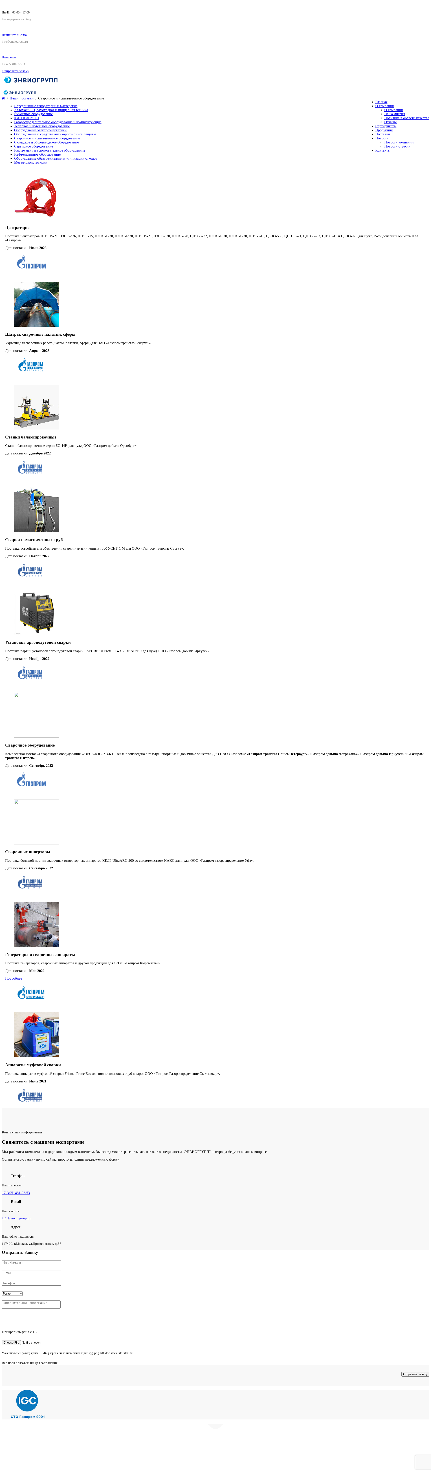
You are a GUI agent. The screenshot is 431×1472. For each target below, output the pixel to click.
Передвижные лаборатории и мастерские (45, 106)
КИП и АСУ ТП (26, 118)
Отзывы (390, 122)
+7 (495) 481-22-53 (16, 1193)
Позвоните (9, 57)
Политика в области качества (406, 118)
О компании (384, 106)
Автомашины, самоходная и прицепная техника (51, 110)
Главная (381, 102)
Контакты (382, 150)
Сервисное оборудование (33, 146)
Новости (382, 138)
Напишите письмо (14, 35)
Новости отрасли (397, 146)
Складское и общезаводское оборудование (46, 142)
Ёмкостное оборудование (33, 114)
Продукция (384, 130)
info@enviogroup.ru (16, 1218)
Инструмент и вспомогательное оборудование (49, 150)
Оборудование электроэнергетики (40, 130)
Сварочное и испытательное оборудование (47, 138)
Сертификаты (385, 126)
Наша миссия (394, 114)
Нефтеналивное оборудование (37, 154)
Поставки (382, 134)
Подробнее (13, 978)
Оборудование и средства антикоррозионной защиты (55, 134)
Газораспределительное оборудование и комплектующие (57, 122)
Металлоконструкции (30, 162)
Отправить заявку (15, 71)
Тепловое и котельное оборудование (42, 126)
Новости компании (399, 142)
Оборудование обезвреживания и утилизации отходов (55, 158)
